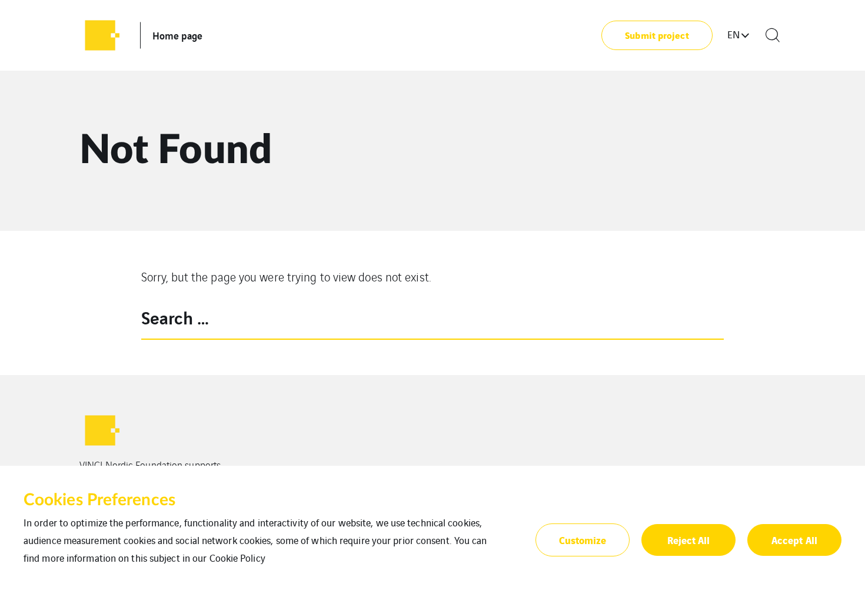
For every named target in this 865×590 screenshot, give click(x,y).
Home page (177, 35)
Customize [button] (583, 539)
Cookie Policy (237, 558)
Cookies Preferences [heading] (99, 500)
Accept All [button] (794, 539)
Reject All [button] (688, 539)
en (733, 34)
